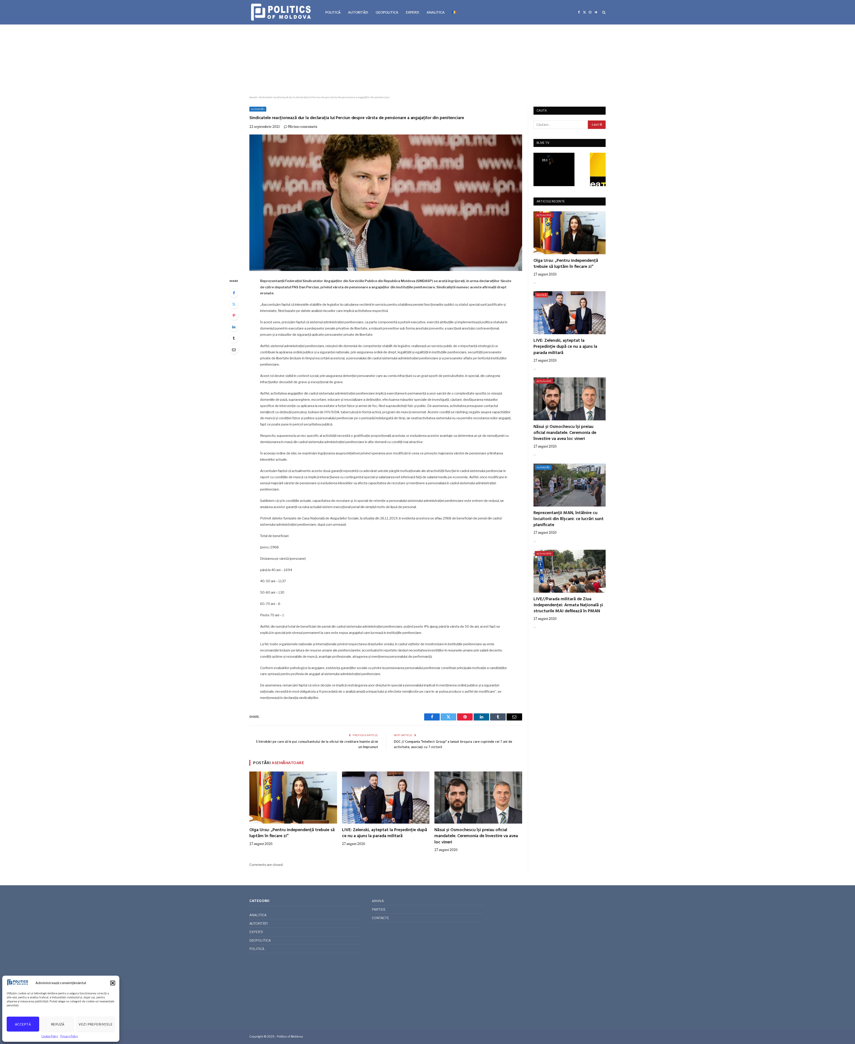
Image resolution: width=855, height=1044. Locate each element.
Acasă (253, 97)
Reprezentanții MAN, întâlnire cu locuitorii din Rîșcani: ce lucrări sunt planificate (568, 519)
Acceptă (23, 1024)
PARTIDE (379, 909)
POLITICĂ (332, 12)
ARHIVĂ (378, 901)
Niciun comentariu (302, 126)
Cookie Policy (49, 1036)
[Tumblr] (233, 338)
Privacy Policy (69, 1036)
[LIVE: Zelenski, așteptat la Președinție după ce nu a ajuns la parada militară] (386, 797)
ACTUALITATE (544, 215)
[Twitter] (233, 304)
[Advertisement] (427, 60)
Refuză (58, 1024)
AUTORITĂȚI (358, 12)
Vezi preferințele (95, 1024)
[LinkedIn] (233, 326)
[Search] (603, 12)
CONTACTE (380, 918)
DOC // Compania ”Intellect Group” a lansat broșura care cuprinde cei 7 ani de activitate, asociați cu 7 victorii (453, 744)
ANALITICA (436, 12)
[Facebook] (233, 292)
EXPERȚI (412, 12)
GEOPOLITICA (387, 12)
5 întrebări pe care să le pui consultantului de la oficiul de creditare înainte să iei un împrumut (317, 744)
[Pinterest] (233, 315)
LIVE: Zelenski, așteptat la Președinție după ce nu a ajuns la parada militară (384, 833)
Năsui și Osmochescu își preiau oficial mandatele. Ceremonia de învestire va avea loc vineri (476, 836)
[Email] (233, 349)
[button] (112, 983)
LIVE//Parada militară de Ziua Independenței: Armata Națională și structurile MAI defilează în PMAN (568, 605)
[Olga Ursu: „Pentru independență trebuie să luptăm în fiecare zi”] (293, 797)
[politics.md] (281, 12)
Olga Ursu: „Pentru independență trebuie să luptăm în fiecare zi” (292, 833)
